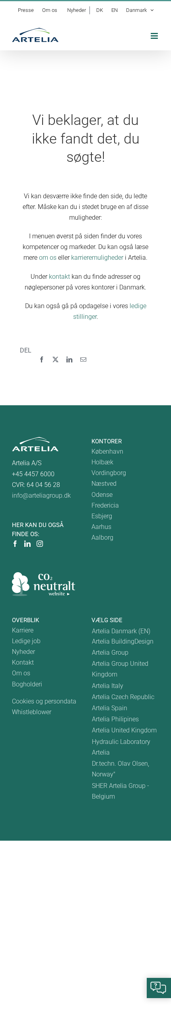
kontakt (59, 276)
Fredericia (105, 505)
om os (47, 257)
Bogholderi (27, 684)
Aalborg (102, 537)
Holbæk (102, 462)
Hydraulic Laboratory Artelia (121, 747)
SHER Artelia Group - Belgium (120, 791)
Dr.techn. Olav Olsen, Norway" (120, 769)
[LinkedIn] (69, 360)
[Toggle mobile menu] (155, 36)
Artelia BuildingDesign (123, 641)
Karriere (22, 630)
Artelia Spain (109, 708)
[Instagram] (40, 543)
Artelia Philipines (115, 719)
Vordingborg (108, 473)
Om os (21, 673)
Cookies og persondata (44, 701)
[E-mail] (83, 360)
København (107, 451)
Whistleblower (31, 712)
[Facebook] (42, 360)
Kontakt (23, 662)
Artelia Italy (107, 686)
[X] (55, 360)
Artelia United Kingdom (124, 730)
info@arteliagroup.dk (41, 495)
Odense (102, 494)
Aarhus (101, 527)
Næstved (104, 483)
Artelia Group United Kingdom (120, 669)
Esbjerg (101, 516)
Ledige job (26, 641)
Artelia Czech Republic (123, 697)
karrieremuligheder (97, 257)
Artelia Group (110, 652)
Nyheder (23, 651)
